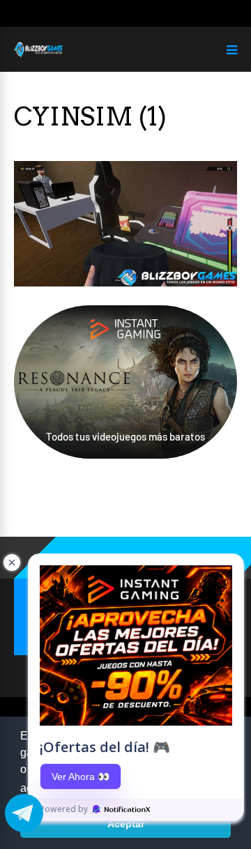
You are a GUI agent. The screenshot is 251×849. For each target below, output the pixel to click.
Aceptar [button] (125, 823)
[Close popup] (11, 562)
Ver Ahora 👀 (80, 776)
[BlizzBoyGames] (38, 55)
